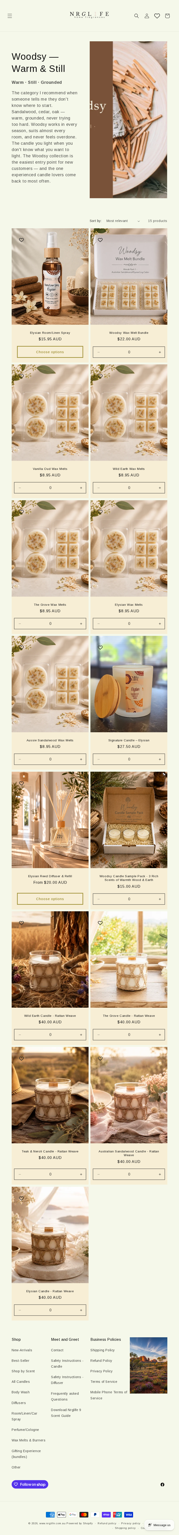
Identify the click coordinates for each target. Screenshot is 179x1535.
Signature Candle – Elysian (129, 740)
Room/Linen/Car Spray (24, 1416)
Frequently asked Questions (65, 1396)
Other (16, 1467)
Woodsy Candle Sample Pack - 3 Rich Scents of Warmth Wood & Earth (129, 878)
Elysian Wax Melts (129, 604)
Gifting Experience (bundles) (26, 1454)
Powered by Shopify (79, 1523)
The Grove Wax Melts (50, 604)
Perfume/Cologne (25, 1430)
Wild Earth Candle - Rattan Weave (50, 1015)
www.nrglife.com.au (52, 1523)
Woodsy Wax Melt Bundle (128, 332)
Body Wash (21, 1392)
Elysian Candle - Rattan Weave (50, 1291)
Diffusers (19, 1403)
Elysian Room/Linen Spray (50, 332)
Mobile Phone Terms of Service (108, 1395)
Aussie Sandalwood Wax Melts (50, 740)
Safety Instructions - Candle (67, 1363)
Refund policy (107, 1523)
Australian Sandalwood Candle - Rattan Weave (129, 1153)
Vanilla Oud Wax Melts (50, 469)
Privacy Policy (101, 1371)
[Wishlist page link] (157, 16)
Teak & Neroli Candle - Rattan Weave (50, 1151)
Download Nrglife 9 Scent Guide (66, 1413)
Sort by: (96, 221)
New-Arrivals (22, 1350)
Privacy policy (131, 1523)
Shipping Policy (102, 1350)
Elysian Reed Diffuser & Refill (50, 876)
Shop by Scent (23, 1371)
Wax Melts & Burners (28, 1440)
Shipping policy (125, 1528)
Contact (57, 1350)
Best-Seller (21, 1360)
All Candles (21, 1382)
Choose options (50, 352)
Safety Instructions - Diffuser (67, 1380)
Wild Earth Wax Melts (129, 469)
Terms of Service (103, 1382)
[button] (10, 16)
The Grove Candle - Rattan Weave (129, 1015)
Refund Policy (101, 1360)
